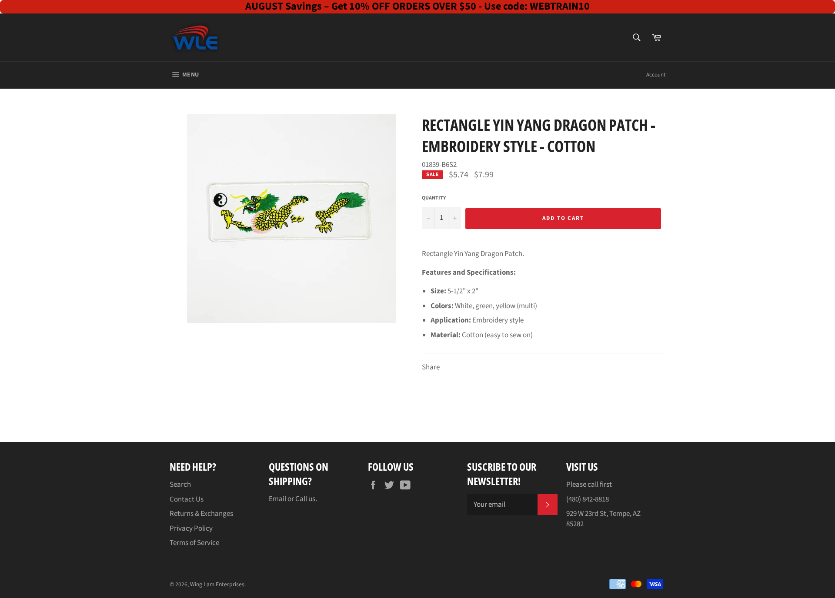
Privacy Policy (191, 528)
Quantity (434, 198)
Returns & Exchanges (201, 513)
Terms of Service (194, 543)
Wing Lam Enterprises (217, 584)
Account (655, 75)
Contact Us (187, 499)
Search (180, 484)
